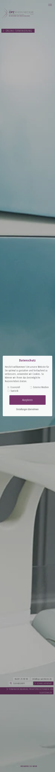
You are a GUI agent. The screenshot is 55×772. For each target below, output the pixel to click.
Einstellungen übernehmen (27, 409)
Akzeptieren (27, 400)
